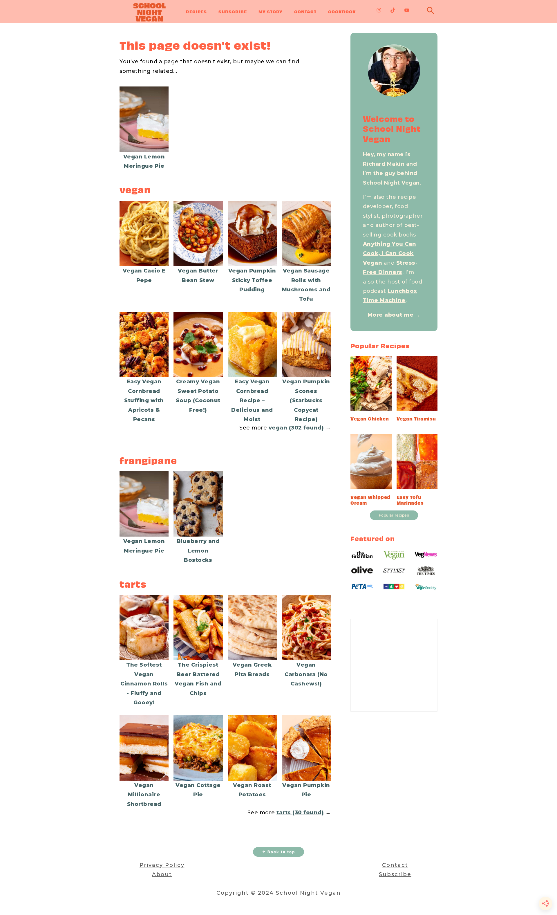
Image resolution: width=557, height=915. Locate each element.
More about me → (394, 315)
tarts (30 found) (300, 812)
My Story (270, 11)
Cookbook (342, 11)
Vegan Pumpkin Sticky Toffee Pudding (252, 280)
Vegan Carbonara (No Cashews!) (306, 674)
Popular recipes (394, 515)
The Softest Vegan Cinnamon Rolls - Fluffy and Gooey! (144, 684)
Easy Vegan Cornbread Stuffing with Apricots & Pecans (144, 400)
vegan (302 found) (296, 428)
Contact (305, 11)
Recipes (196, 11)
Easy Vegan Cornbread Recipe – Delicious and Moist (252, 400)
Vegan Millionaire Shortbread (144, 794)
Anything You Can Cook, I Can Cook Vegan (389, 253)
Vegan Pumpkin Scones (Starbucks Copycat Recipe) (306, 400)
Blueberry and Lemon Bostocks (198, 550)
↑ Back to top (278, 851)
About (162, 874)
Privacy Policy (162, 865)
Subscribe (232, 11)
